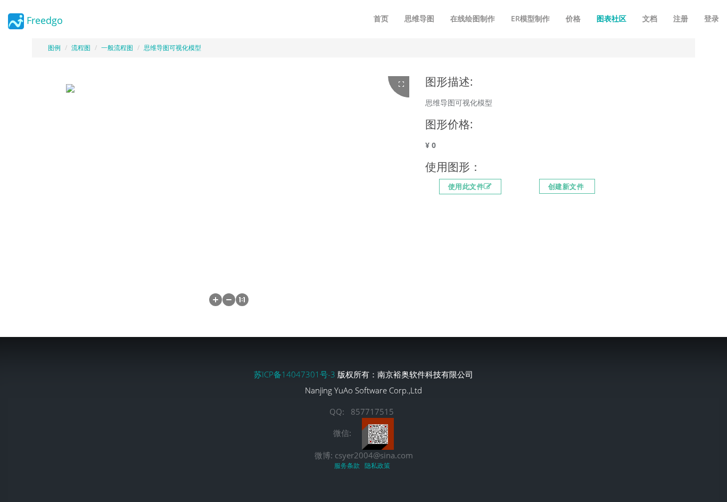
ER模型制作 (530, 18)
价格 (573, 18)
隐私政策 (379, 465)
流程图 (80, 47)
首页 (381, 18)
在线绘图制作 (472, 18)
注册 (680, 18)
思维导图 (419, 18)
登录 (711, 18)
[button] (215, 299)
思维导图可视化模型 (172, 47)
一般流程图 (117, 47)
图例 (54, 47)
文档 (649, 18)
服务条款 (348, 465)
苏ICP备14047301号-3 (295, 374)
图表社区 (611, 18)
